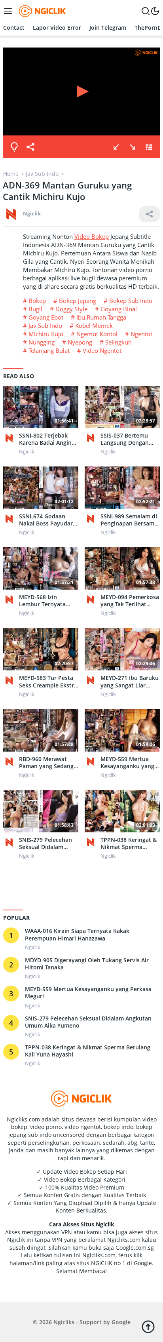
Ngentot (141, 334)
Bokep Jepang (77, 301)
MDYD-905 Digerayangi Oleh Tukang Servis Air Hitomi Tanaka (87, 964)
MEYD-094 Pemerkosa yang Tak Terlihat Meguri (129, 601)
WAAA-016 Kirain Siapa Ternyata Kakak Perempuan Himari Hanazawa (77, 934)
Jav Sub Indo (45, 325)
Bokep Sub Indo (130, 301)
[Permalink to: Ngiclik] (11, 213)
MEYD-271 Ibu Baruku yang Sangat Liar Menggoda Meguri (129, 681)
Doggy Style (71, 309)
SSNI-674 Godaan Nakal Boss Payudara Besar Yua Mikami (47, 520)
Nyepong (80, 342)
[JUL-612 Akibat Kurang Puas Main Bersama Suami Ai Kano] (116, 147)
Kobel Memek (94, 325)
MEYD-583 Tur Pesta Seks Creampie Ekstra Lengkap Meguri (48, 681)
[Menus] (10, 11)
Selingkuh (118, 342)
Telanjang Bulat (49, 350)
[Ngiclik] (11, 438)
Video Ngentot (102, 350)
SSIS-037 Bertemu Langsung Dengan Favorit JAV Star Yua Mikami (127, 439)
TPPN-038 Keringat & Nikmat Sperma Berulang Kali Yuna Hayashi (128, 843)
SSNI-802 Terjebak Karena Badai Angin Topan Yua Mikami (45, 439)
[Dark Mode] (155, 11)
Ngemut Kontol (97, 334)
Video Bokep (91, 236)
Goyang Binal (118, 309)
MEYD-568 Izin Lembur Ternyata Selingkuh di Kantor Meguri (45, 601)
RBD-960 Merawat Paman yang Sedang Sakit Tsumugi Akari (46, 763)
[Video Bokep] (41, 10)
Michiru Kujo (45, 334)
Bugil (35, 309)
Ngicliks (63, 1322)
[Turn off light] (14, 147)
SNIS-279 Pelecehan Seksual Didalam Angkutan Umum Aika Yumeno (48, 843)
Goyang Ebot (45, 317)
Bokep (37, 301)
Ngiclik (32, 213)
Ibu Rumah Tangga (101, 317)
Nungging (41, 342)
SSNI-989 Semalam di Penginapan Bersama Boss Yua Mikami (128, 520)
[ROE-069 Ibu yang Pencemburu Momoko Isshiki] (132, 147)
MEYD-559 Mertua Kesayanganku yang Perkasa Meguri (127, 763)
